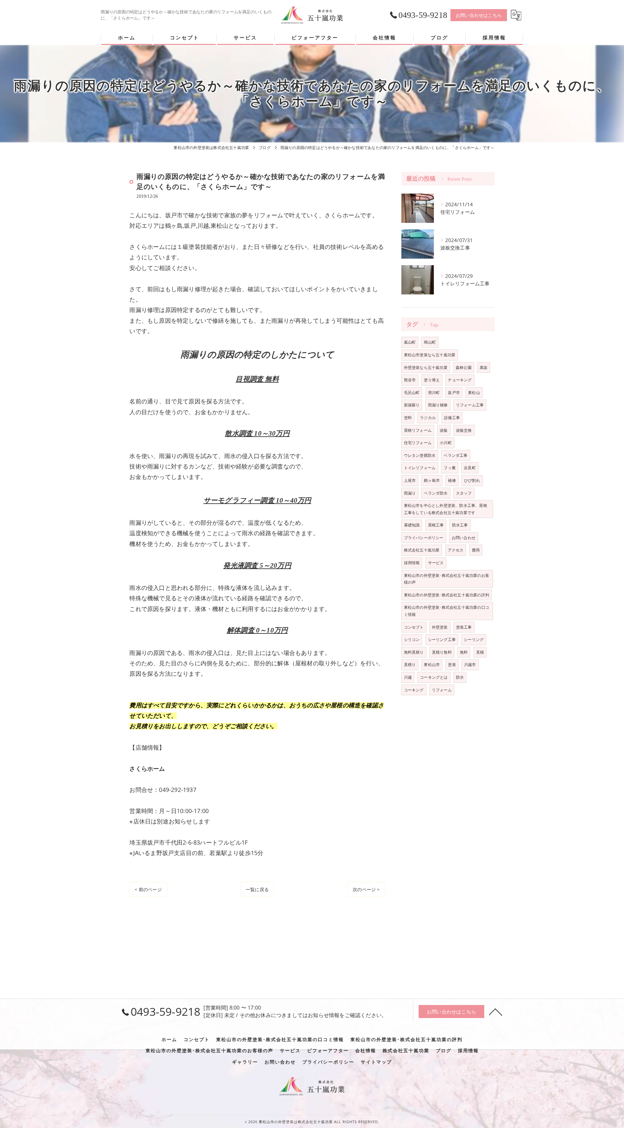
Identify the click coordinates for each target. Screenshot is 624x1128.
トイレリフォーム (420, 467)
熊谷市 (410, 380)
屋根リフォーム (418, 430)
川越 (408, 677)
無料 (464, 652)
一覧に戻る (257, 889)
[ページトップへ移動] (495, 1011)
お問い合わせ (463, 537)
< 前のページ (148, 889)
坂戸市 (454, 392)
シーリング (474, 639)
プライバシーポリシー (424, 537)
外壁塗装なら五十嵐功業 (426, 367)
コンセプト (414, 627)
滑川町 (434, 392)
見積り (410, 664)
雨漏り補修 (438, 405)
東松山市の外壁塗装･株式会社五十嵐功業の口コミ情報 (446, 611)
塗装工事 (464, 627)
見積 (480, 652)
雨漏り (410, 493)
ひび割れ (472, 480)
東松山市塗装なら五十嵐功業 (430, 355)
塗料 (408, 417)
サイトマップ (376, 1062)
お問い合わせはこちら (479, 15)
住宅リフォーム (418, 442)
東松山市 (432, 664)
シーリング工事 (442, 639)
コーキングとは (434, 677)
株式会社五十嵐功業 (422, 550)
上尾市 (410, 480)
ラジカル (428, 417)
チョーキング (460, 380)
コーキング (414, 690)
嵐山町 (410, 342)
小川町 (446, 442)
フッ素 (450, 467)
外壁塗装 (440, 627)
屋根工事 (436, 525)
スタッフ (464, 493)
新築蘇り (412, 405)
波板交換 (464, 430)
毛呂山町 (412, 392)
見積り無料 (442, 652)
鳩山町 (430, 342)
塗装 (452, 664)
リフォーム (442, 690)
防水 (460, 677)
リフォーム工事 (470, 405)
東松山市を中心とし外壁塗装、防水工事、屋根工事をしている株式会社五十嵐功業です (445, 509)
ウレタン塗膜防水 (420, 455)
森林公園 (464, 367)
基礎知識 (412, 525)
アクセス (456, 550)
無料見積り (414, 652)
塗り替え (432, 380)
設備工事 (452, 417)
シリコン (412, 639)
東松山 (474, 392)
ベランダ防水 (436, 493)
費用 (476, 550)
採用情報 (412, 562)
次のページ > (366, 889)
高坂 (484, 367)
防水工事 (460, 525)
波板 (444, 430)
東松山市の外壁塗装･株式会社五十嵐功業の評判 (446, 595)
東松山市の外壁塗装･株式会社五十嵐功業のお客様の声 (446, 579)
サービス (436, 562)
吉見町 (470, 467)
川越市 (470, 664)
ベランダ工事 (455, 455)
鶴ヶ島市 (432, 480)
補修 (452, 480)
